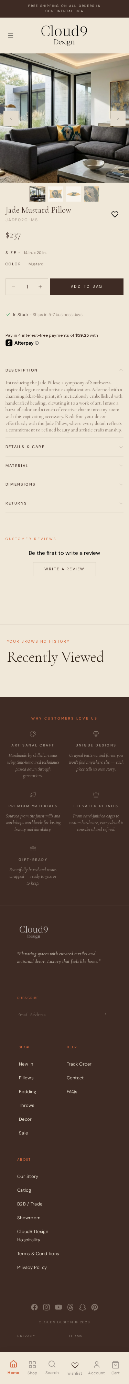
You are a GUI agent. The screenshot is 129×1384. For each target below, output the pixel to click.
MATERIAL (17, 465)
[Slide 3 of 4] (73, 194)
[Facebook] (34, 1307)
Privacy (26, 1336)
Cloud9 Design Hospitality (32, 1236)
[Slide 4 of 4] (91, 194)
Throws (26, 1105)
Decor (25, 1119)
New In (26, 1064)
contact (75, 1078)
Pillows (26, 1078)
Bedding (27, 1092)
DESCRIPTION (22, 370)
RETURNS (16, 503)
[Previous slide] (11, 118)
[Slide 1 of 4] (37, 194)
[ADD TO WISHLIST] (115, 214)
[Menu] (10, 35)
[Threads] (70, 1307)
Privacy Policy (32, 1268)
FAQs (72, 1092)
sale (23, 1133)
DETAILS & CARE (25, 446)
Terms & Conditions (38, 1254)
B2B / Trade (29, 1204)
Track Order (79, 1064)
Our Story (28, 1177)
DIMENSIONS (21, 484)
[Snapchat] (82, 1307)
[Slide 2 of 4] (55, 194)
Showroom (28, 1218)
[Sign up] (104, 1014)
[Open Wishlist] (74, 1364)
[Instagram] (46, 1307)
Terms (76, 1336)
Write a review (64, 569)
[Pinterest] (94, 1307)
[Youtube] (58, 1307)
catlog (24, 1190)
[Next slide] (118, 118)
